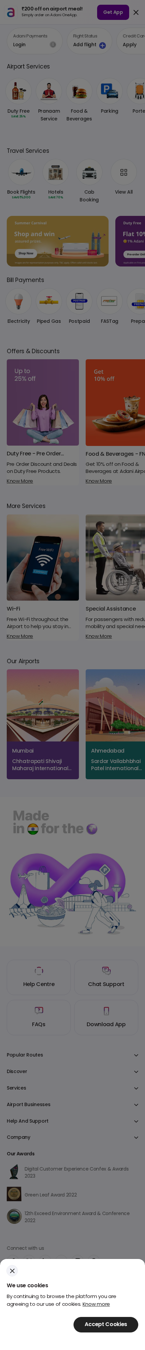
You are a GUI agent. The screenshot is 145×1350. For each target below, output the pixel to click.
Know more (96, 1304)
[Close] (12, 1270)
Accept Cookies (106, 1324)
